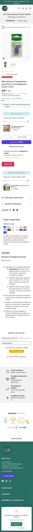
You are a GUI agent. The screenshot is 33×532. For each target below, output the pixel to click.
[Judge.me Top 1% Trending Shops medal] (16, 420)
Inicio (3, 26)
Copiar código (23, 20)
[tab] (6, 252)
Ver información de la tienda (12, 157)
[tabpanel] (16, 288)
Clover (3, 74)
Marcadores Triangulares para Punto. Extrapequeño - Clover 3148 (16, 28)
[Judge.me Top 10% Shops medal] (24, 420)
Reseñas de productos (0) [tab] (9, 338)
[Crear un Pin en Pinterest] (17, 210)
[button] (26, 8)
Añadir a (6, 164)
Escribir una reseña (16, 351)
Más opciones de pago (16, 146)
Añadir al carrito (22, 137)
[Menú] (30, 8)
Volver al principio (16, 438)
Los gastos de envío (18, 93)
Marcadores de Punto (8, 71)
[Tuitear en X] (10, 210)
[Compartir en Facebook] (13, 210)
